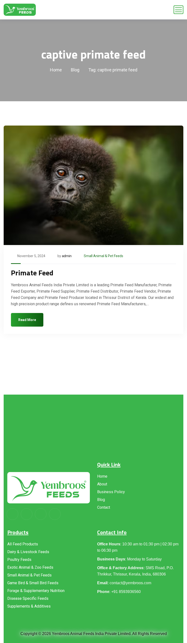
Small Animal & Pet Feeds (103, 256)
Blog (75, 69)
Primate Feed (32, 272)
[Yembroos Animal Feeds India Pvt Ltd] (20, 10)
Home (56, 69)
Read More (27, 320)
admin (67, 256)
